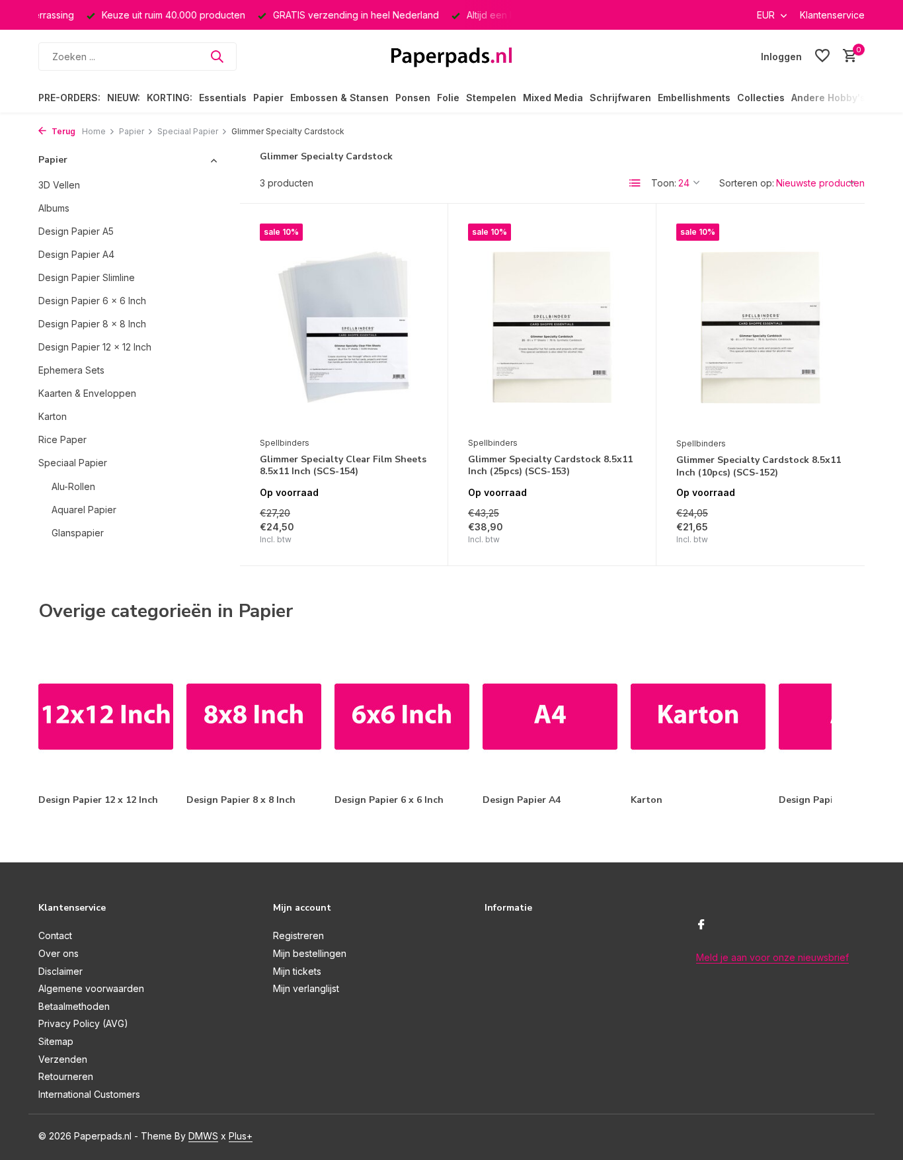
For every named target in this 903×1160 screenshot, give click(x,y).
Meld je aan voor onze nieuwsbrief (772, 957)
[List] (635, 183)
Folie (448, 97)
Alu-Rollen (73, 486)
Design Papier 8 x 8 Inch (92, 323)
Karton (52, 416)
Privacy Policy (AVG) (83, 1023)
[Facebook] (701, 925)
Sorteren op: (746, 182)
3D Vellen (59, 184)
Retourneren (65, 1076)
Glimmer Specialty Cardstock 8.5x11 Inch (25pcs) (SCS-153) (550, 465)
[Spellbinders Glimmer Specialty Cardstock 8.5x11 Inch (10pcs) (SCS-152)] (760, 327)
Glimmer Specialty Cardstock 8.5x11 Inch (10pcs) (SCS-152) (758, 466)
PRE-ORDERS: (69, 97)
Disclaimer (60, 971)
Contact (55, 935)
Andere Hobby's (828, 97)
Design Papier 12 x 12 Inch (94, 346)
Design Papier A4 (76, 254)
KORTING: (169, 97)
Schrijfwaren (620, 97)
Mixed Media (553, 97)
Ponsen (412, 97)
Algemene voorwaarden (91, 988)
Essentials (223, 97)
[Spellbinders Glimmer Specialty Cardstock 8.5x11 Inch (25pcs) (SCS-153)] (552, 327)
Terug (62, 131)
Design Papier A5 (76, 231)
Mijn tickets (297, 971)
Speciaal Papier (187, 131)
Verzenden (62, 1059)
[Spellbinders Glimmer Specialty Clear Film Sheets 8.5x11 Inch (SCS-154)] (344, 327)
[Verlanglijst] (822, 56)
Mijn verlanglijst (306, 988)
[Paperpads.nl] (451, 56)
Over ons (58, 953)
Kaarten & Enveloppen (87, 393)
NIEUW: (123, 97)
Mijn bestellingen (309, 953)
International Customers (89, 1094)
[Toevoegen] (405, 531)
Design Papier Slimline (86, 277)
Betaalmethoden (74, 1006)
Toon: (663, 182)
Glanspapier (78, 532)
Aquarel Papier (84, 509)
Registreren (298, 935)
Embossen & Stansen (339, 97)
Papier (268, 97)
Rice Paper (62, 439)
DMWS (203, 1135)
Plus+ (241, 1135)
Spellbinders (284, 443)
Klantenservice (832, 15)
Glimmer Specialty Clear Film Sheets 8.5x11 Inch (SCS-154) (343, 465)
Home (94, 131)
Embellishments (694, 97)
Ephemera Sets (71, 370)
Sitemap (55, 1041)
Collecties (761, 97)
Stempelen (491, 97)
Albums (53, 208)
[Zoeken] (217, 56)
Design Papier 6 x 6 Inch (92, 300)
